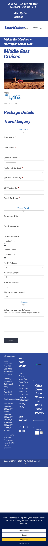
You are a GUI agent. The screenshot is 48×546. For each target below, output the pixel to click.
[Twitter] (27, 427)
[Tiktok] (20, 427)
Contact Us (24, 394)
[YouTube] (20, 431)
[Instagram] (24, 431)
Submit (11, 340)
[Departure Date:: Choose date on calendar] (5, 244)
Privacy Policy (22, 405)
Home (21, 373)
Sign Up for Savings (20, 15)
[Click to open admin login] (25, 463)
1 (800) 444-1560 (8, 387)
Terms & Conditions (23, 399)
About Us (23, 391)
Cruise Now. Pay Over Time (23, 379)
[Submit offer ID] (41, 432)
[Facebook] (24, 427)
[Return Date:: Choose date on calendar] (5, 258)
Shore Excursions (23, 387)
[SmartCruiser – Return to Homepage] (16, 23)
